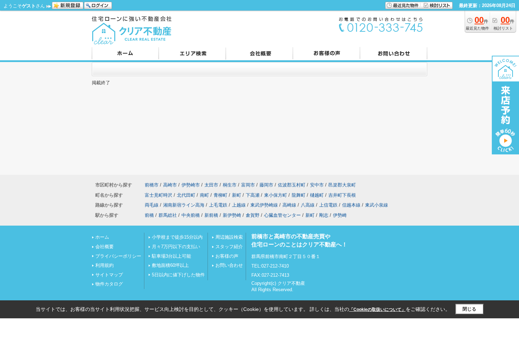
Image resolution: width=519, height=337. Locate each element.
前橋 (149, 215)
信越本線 (351, 205)
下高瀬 (253, 195)
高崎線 (289, 205)
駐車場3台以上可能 (171, 256)
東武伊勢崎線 (264, 205)
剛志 (323, 215)
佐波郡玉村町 (291, 185)
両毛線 (152, 205)
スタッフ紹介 (229, 246)
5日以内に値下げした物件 (178, 274)
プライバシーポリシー (118, 256)
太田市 (211, 185)
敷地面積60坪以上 (170, 265)
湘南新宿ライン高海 (183, 205)
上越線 (239, 205)
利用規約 (104, 265)
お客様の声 (226, 256)
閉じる (469, 309)
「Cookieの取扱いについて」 (377, 309)
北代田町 (186, 195)
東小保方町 (275, 195)
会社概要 (104, 246)
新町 (236, 195)
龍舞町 (298, 195)
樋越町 (317, 195)
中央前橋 (190, 215)
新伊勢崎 (232, 215)
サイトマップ (109, 274)
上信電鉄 (328, 205)
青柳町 (220, 195)
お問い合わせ (229, 265)
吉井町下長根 (342, 195)
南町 (204, 195)
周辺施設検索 (229, 237)
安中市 (317, 185)
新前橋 (211, 215)
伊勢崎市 (190, 185)
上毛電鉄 (218, 205)
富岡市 (248, 185)
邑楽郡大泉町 (342, 185)
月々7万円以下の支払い (176, 246)
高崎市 (170, 185)
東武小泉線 (376, 205)
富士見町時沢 (158, 195)
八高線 (308, 205)
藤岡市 (266, 185)
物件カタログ (109, 284)
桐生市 (230, 185)
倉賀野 (253, 215)
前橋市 (152, 185)
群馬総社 (168, 215)
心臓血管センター (282, 215)
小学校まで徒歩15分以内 (177, 237)
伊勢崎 (340, 215)
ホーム (102, 237)
